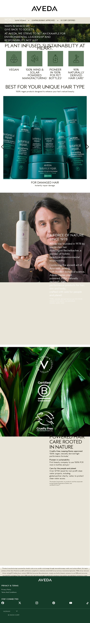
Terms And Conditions (9, 592)
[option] (45, 142)
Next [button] (82, 146)
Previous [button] (7, 146)
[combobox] (10, 611)
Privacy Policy (6, 589)
